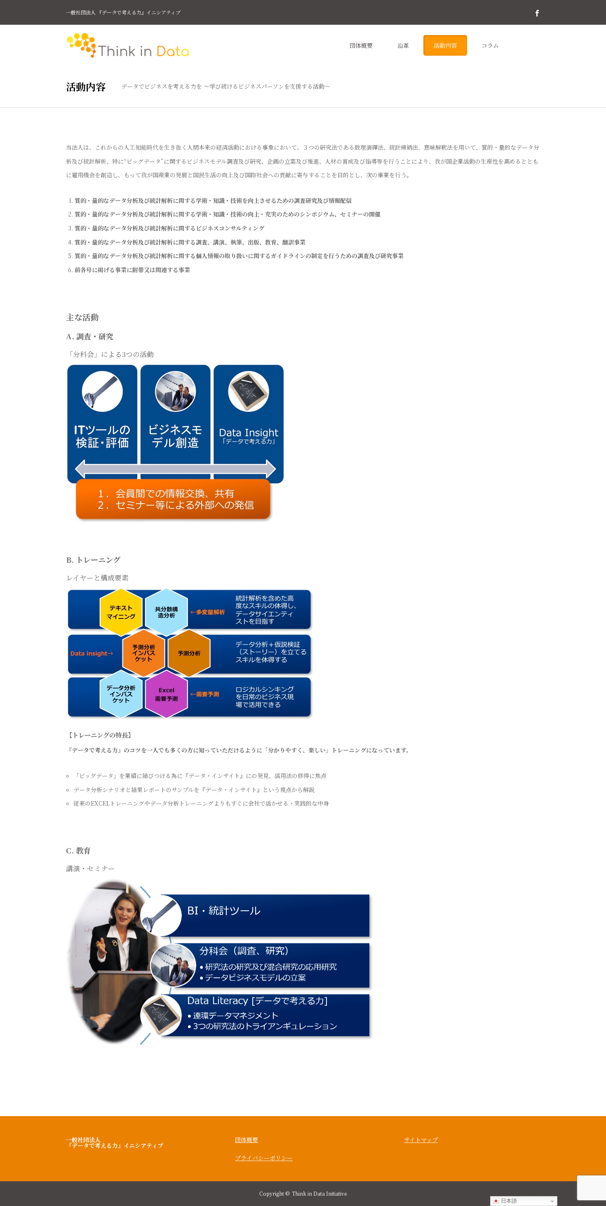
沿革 (403, 45)
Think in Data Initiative (319, 1193)
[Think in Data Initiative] (128, 45)
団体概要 (361, 45)
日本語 (508, 1201)
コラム (490, 45)
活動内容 (445, 45)
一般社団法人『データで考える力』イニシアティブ (114, 1142)
